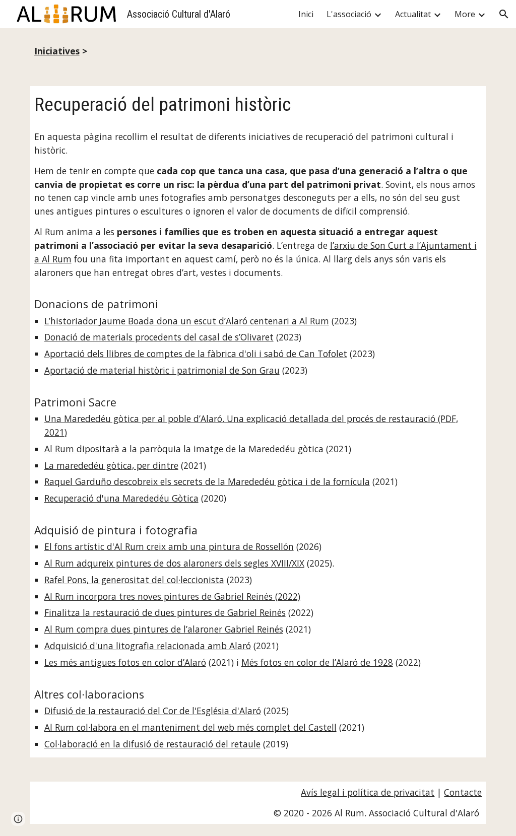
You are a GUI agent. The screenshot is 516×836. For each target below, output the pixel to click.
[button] (504, 14)
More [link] (465, 14)
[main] (258, 51)
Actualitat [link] (413, 14)
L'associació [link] (349, 14)
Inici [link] (305, 14)
